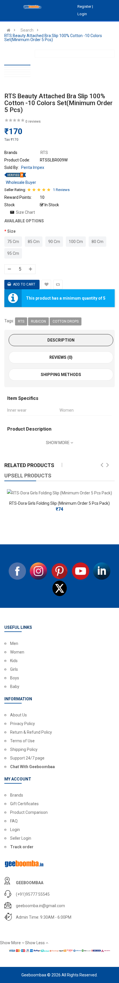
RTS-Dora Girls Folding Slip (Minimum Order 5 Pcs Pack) (59, 503)
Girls (14, 669)
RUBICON (38, 321)
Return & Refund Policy (31, 732)
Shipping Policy (24, 749)
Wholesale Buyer (21, 182)
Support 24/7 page (27, 758)
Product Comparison (29, 812)
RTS (21, 321)
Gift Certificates (24, 803)
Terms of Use (22, 741)
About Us (18, 715)
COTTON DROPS (66, 321)
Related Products (29, 465)
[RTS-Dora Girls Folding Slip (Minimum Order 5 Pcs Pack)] (59, 493)
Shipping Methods (61, 374)
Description (61, 340)
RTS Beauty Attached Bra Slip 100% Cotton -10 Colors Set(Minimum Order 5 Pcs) (53, 38)
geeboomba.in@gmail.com (40, 905)
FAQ (14, 821)
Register (84, 6)
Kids (14, 660)
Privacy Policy (22, 723)
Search (27, 30)
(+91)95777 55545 (33, 894)
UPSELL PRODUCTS (27, 476)
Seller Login (20, 838)
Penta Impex (32, 167)
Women (17, 652)
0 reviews (33, 121)
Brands (16, 795)
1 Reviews (61, 190)
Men (14, 643)
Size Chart (25, 212)
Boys (14, 678)
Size (11, 231)
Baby (14, 686)
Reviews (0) (60, 357)
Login (15, 829)
